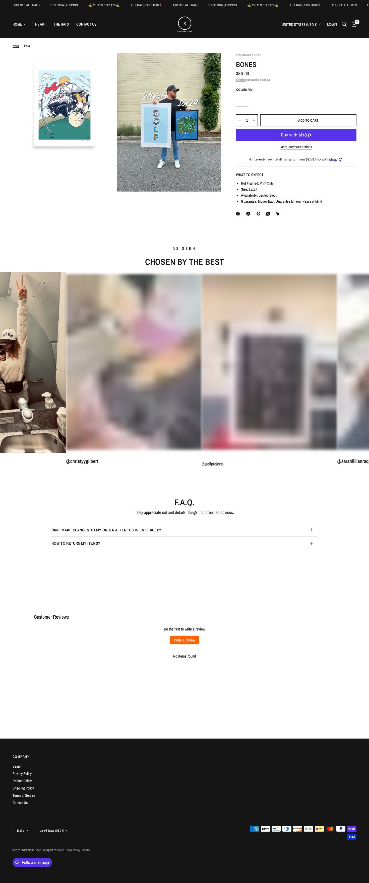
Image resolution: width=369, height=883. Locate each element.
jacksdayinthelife (350, 461)
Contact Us (20, 802)
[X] (249, 214)
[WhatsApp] (269, 214)
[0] (352, 24)
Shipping (240, 80)
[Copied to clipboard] (279, 214)
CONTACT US (86, 24)
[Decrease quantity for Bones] (240, 120)
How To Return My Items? (75, 543)
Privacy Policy (22, 773)
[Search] (344, 24)
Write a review (184, 640)
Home (16, 46)
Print (242, 101)
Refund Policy (22, 780)
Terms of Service (24, 795)
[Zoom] (106, 63)
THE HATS (61, 24)
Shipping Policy (23, 788)
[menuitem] (21, 24)
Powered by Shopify (78, 850)
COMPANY (21, 756)
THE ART (39, 24)
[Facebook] (239, 214)
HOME (17, 24)
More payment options (296, 147)
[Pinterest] (260, 214)
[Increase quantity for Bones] (254, 120)
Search (17, 766)
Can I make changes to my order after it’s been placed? (106, 530)
